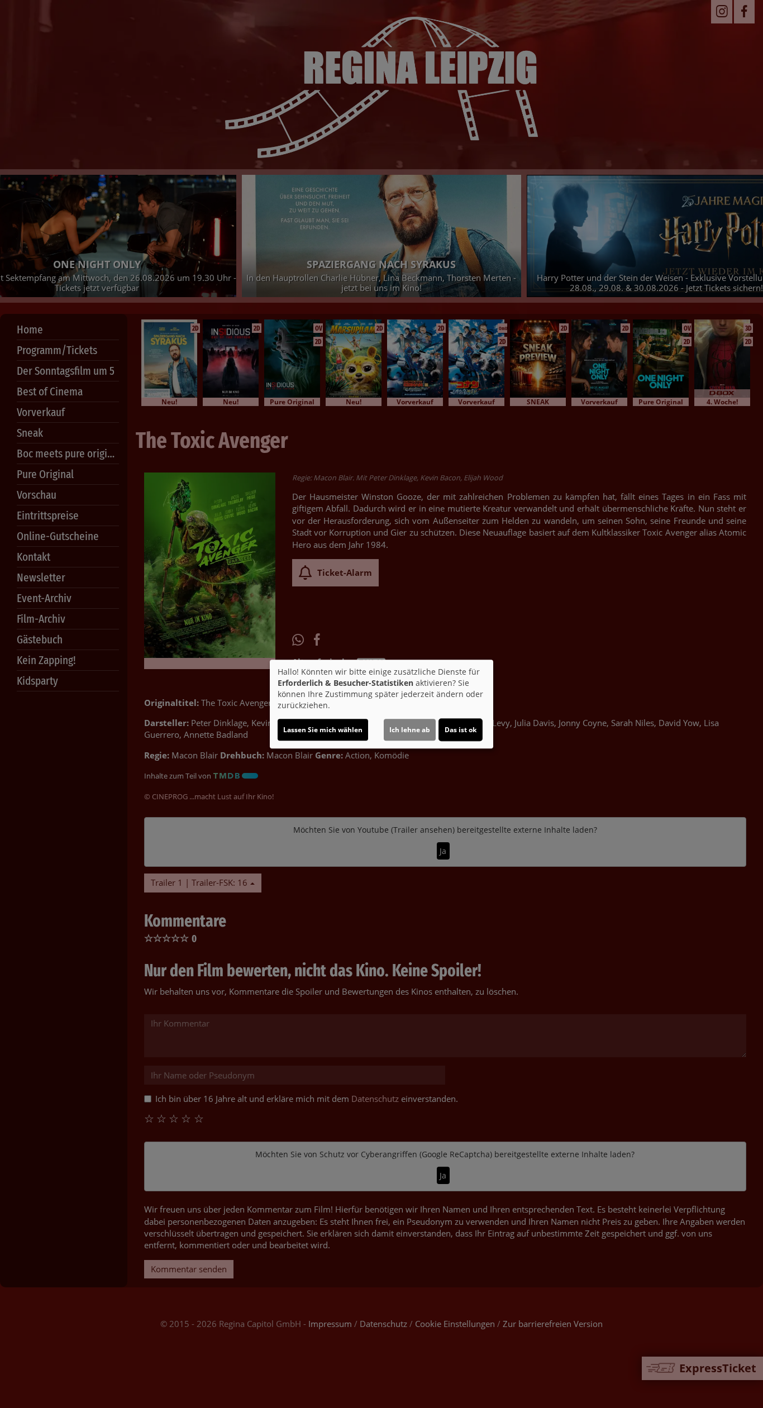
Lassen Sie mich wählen (323, 729)
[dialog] (381, 704)
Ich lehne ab (409, 729)
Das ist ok (460, 729)
